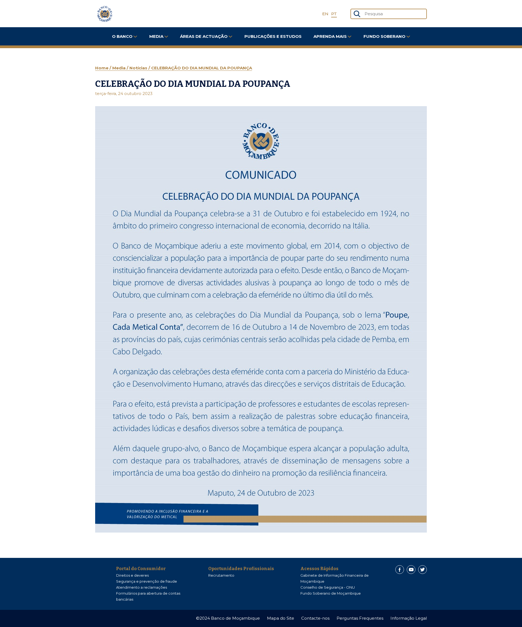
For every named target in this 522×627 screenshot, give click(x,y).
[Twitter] (422, 569)
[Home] (104, 13)
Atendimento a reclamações (141, 587)
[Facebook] (399, 569)
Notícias (138, 67)
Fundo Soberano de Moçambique (330, 593)
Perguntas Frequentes (360, 618)
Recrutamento (221, 575)
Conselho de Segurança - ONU (327, 587)
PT (334, 13)
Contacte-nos (315, 618)
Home (102, 67)
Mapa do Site (280, 618)
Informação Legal (408, 618)
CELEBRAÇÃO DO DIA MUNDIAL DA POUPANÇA (201, 67)
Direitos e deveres (132, 575)
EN (325, 13)
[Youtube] (411, 569)
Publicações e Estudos (273, 36)
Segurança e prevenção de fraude (146, 581)
